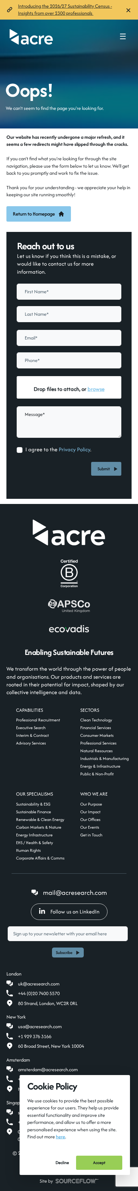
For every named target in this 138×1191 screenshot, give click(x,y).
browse (96, 389)
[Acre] (31, 36)
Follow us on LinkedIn (74, 911)
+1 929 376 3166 (34, 1036)
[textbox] (69, 292)
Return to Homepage (34, 213)
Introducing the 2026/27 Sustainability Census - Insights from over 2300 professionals (65, 9)
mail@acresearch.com (75, 892)
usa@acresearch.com (40, 1026)
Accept (99, 1163)
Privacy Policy (74, 449)
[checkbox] (19, 450)
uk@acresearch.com (38, 983)
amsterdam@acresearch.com (48, 1069)
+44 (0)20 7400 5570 (39, 993)
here (60, 1136)
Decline (62, 1163)
